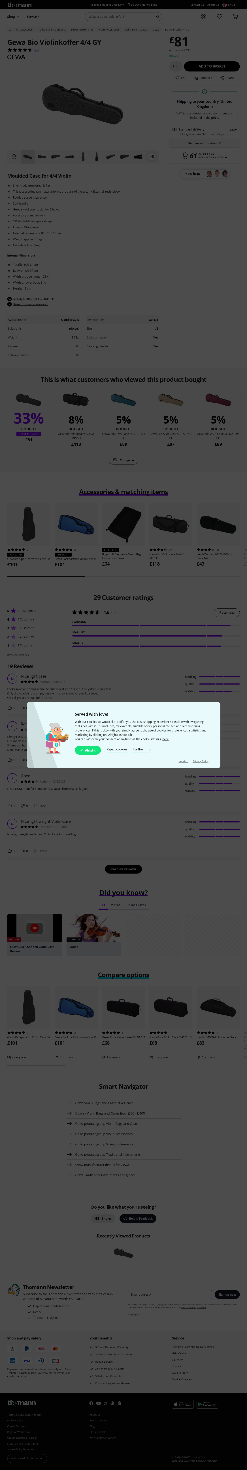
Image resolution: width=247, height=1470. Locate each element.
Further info (141, 749)
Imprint (183, 761)
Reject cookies (117, 749)
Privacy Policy (200, 761)
